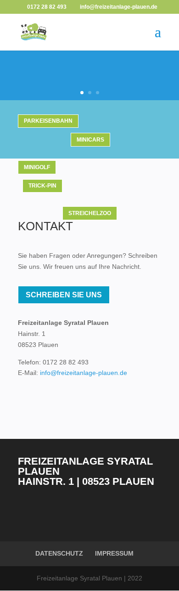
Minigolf (37, 167)
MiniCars (90, 139)
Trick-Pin (42, 185)
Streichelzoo (89, 213)
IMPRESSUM (114, 553)
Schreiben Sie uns (64, 295)
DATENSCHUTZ (59, 553)
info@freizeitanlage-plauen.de (83, 372)
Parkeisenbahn (48, 121)
